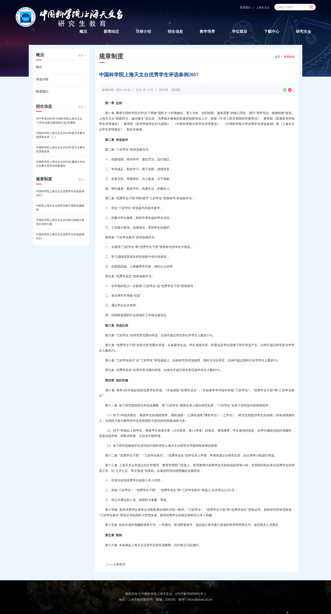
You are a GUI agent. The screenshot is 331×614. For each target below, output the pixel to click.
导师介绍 (143, 31)
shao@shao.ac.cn (200, 599)
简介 (39, 67)
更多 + (82, 55)
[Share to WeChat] (285, 90)
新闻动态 (111, 31)
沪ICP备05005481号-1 (190, 593)
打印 (163, 89)
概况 (83, 31)
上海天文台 (263, 7)
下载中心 (271, 31)
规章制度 (289, 56)
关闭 (176, 89)
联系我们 (245, 7)
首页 (277, 56)
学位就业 (239, 31)
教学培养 (207, 31)
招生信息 (175, 31)
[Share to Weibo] (290, 90)
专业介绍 (42, 79)
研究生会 (303, 31)
